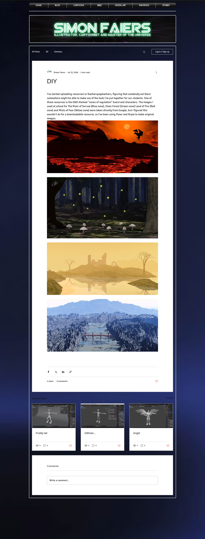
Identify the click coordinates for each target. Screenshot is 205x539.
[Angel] (151, 416)
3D (47, 51)
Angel (136, 433)
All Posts (36, 51)
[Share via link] (70, 371)
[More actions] (156, 72)
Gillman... (90, 433)
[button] (144, 52)
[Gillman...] (102, 416)
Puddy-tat (41, 433)
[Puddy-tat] (53, 416)
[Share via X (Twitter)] (55, 371)
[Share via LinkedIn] (63, 371)
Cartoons (58, 51)
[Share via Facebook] (48, 371)
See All (170, 398)
